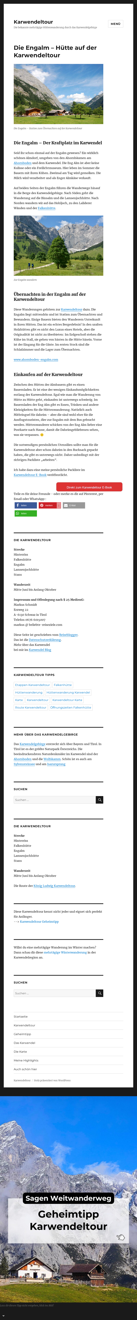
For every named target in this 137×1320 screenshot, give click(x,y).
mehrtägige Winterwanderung (65, 952)
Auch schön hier (25, 1069)
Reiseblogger (68, 635)
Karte (19, 700)
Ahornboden (23, 163)
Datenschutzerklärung (45, 640)
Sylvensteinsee (24, 764)
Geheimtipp (22, 1034)
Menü (116, 24)
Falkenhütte (46, 208)
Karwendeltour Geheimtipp (39, 921)
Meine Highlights (26, 1060)
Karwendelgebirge (32, 744)
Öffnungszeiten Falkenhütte (70, 707)
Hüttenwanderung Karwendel (68, 692)
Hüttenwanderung (28, 692)
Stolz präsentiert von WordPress (52, 1080)
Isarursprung (56, 764)
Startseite (21, 1016)
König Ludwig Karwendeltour (54, 886)
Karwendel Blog (40, 650)
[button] (26, 505)
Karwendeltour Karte (67, 700)
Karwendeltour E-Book (30, 475)
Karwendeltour (33, 22)
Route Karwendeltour (30, 707)
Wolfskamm (52, 759)
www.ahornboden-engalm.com (36, 359)
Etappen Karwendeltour (32, 685)
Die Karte (20, 1051)
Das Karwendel (24, 1043)
